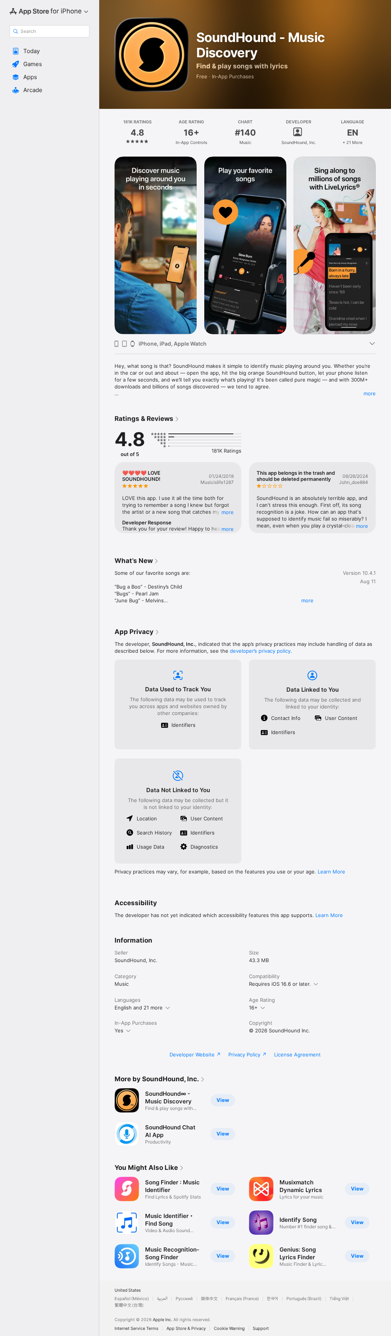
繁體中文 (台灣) (129, 1305)
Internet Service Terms (136, 1328)
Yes (119, 1030)
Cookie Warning (229, 1328)
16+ (253, 1007)
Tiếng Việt (339, 1299)
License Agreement (297, 1054)
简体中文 (209, 1299)
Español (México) (132, 1299)
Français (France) (242, 1299)
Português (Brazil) (304, 1299)
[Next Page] (383, 132)
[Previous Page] (107, 132)
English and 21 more (139, 1007)
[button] (49, 51)
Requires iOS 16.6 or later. (280, 984)
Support (261, 1328)
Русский (184, 1299)
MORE (227, 512)
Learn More (331, 872)
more (370, 393)
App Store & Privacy (186, 1328)
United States (128, 1290)
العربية (162, 1299)
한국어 (272, 1299)
